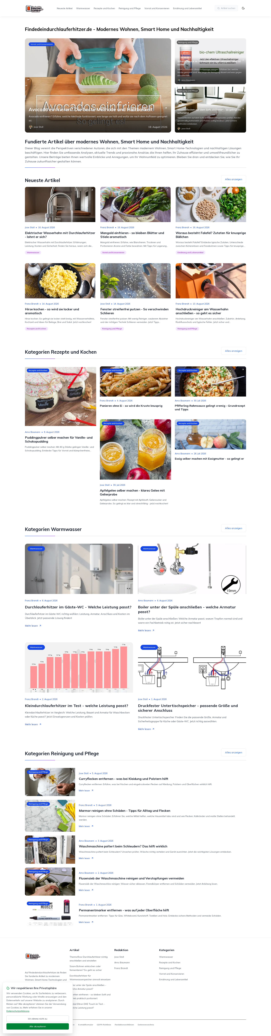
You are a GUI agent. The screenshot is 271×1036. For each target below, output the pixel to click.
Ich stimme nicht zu (37, 1018)
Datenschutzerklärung (17, 1011)
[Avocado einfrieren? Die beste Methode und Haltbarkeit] (98, 85)
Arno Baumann (32, 432)
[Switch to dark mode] (243, 8)
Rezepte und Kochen (104, 8)
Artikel (74, 950)
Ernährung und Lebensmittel (187, 8)
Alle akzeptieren (37, 1026)
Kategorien (166, 950)
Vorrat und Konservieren (156, 8)
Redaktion (121, 950)
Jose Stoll (30, 227)
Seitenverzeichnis (146, 1024)
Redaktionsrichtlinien (124, 1024)
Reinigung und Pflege (130, 8)
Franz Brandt (107, 227)
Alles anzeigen (233, 179)
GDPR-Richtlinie (104, 1024)
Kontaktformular (85, 1024)
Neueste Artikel (64, 8)
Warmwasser (83, 8)
